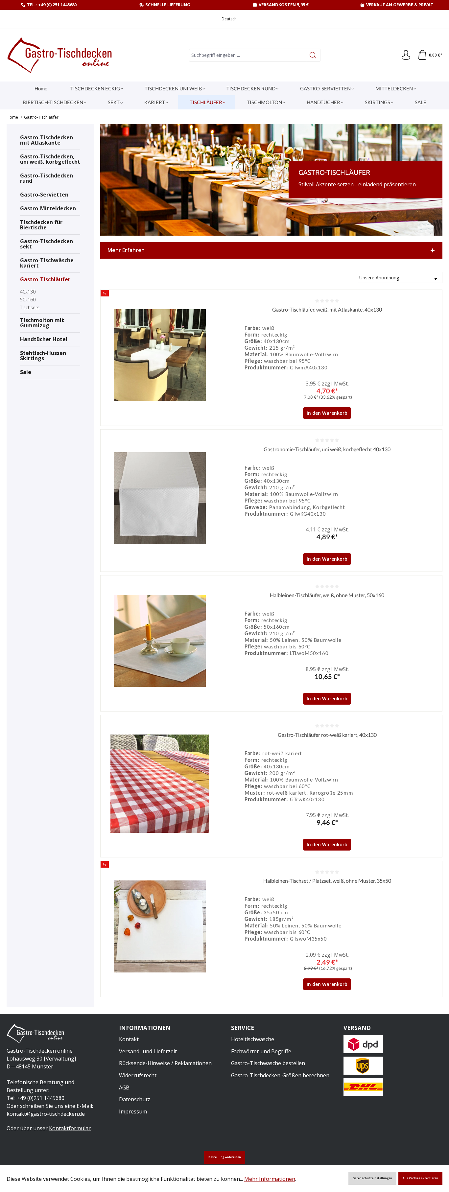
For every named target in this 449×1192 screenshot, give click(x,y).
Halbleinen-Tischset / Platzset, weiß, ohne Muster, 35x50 (327, 880)
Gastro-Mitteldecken (48, 208)
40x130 (27, 292)
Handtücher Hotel (43, 339)
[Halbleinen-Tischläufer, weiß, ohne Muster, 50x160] (159, 641)
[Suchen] (313, 55)
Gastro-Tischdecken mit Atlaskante (46, 140)
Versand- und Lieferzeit (148, 1051)
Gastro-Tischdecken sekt (46, 244)
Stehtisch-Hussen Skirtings (43, 355)
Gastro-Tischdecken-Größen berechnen (280, 1075)
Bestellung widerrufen (224, 1157)
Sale (25, 372)
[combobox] (247, 55)
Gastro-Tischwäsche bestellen (268, 1063)
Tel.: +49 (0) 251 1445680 (52, 5)
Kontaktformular (70, 1128)
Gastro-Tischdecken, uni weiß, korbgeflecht (50, 159)
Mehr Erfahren (126, 250)
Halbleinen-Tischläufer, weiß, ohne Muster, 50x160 (327, 595)
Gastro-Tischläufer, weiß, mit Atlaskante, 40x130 (327, 309)
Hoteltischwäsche (252, 1039)
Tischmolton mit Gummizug (42, 322)
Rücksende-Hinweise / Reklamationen (165, 1063)
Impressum (133, 1111)
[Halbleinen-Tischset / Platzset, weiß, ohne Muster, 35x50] (159, 926)
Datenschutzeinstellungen (372, 1178)
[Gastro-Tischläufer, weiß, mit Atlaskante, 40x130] (159, 355)
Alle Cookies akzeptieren (420, 1178)
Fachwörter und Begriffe (261, 1051)
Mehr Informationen (269, 1178)
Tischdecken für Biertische (41, 225)
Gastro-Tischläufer (45, 279)
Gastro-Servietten (44, 194)
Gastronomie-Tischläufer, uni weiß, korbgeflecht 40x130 (327, 449)
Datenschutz (134, 1099)
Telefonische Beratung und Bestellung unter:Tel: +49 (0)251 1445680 (40, 1090)
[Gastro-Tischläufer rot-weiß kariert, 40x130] (159, 784)
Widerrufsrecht (137, 1075)
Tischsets (29, 307)
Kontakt (129, 1039)
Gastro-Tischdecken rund (46, 178)
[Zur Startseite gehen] (61, 55)
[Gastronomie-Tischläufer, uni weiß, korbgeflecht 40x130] (159, 498)
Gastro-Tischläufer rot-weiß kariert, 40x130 (327, 735)
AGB (124, 1087)
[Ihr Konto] (406, 55)
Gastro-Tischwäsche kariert (47, 263)
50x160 (27, 299)
